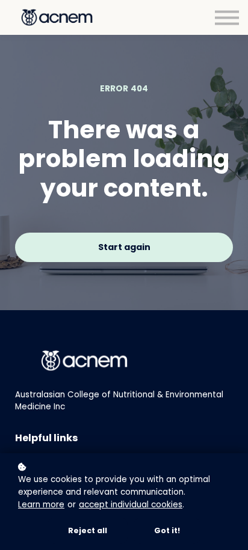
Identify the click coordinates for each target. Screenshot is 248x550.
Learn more (41, 504)
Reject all (87, 530)
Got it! (167, 530)
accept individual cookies (130, 504)
